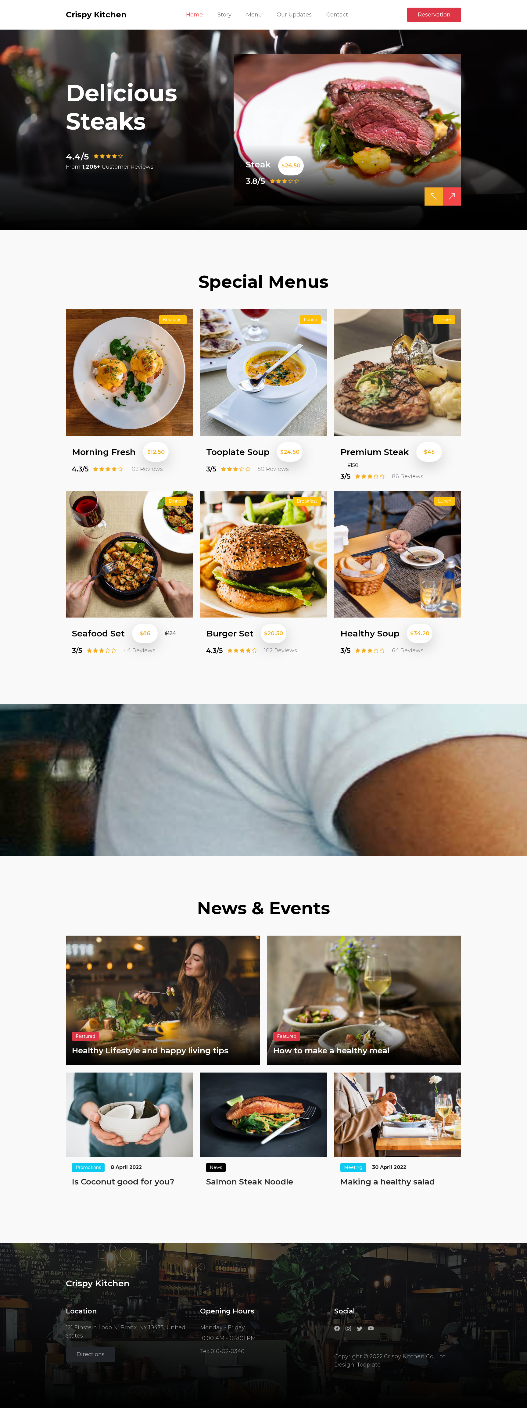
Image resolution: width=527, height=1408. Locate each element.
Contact (337, 14)
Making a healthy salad (387, 1182)
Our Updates (294, 14)
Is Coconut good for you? (123, 1182)
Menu (254, 14)
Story (224, 14)
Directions (91, 1354)
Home (194, 14)
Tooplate (369, 1364)
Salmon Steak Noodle (249, 1182)
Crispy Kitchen (96, 15)
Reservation (434, 14)
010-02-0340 (227, 1351)
